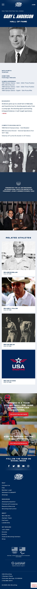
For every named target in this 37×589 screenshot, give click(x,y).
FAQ (3, 487)
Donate (4, 532)
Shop (3, 539)
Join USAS (5, 529)
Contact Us (6, 485)
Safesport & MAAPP (9, 492)
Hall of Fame (12, 11)
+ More (4, 113)
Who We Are (6, 515)
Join (33, 4)
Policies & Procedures (10, 504)
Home (3, 11)
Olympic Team (7, 518)
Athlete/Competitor (9, 501)
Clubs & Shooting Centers (11, 536)
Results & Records (8, 506)
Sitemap (5, 495)
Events (4, 534)
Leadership (6, 522)
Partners (5, 520)
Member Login (7, 490)
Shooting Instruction (9, 508)
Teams (6, 11)
